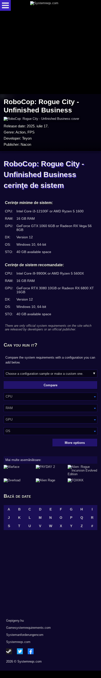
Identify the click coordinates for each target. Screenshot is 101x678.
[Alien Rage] (50, 480)
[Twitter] (20, 651)
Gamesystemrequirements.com (28, 628)
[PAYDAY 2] (50, 470)
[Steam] (9, 651)
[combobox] (50, 396)
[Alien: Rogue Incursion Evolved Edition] (82, 470)
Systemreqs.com (18, 642)
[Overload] (18, 480)
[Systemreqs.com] (54, 5)
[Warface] (18, 470)
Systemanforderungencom (24, 635)
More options (75, 443)
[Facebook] (31, 651)
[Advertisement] (50, 52)
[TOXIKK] (82, 480)
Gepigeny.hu (15, 620)
